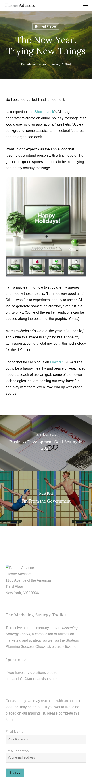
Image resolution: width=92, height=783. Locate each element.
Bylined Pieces (46, 26)
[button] (85, 5)
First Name (14, 732)
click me (69, 646)
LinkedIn (57, 362)
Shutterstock (44, 112)
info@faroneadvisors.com (38, 679)
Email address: (18, 751)
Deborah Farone (36, 64)
